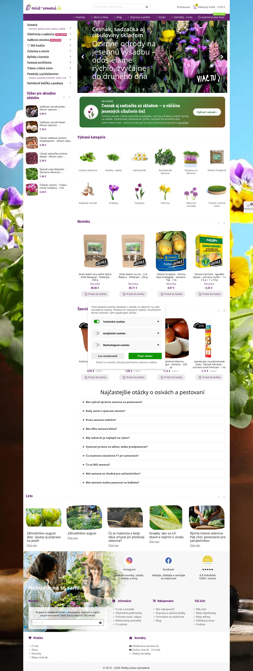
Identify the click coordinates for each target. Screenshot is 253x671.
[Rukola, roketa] (113, 156)
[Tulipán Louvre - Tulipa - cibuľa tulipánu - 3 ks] (32, 190)
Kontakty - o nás (183, 17)
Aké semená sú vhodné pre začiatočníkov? (113, 473)
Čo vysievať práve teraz (211, 16)
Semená (46, 26)
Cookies (200, 624)
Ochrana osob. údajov (128, 616)
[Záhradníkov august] (84, 517)
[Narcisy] (165, 189)
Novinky (80, 17)
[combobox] (118, 7)
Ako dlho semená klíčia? (101, 428)
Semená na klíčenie (39, 62)
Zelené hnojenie (217, 170)
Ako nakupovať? (165, 609)
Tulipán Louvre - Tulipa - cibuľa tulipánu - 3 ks (54, 186)
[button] (63, 97)
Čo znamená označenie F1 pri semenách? (112, 455)
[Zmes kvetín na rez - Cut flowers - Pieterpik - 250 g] (133, 251)
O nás (34, 646)
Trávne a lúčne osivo (40, 68)
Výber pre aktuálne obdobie (41, 95)
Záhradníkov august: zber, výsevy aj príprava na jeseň (44, 537)
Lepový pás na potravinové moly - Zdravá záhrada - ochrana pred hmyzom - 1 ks (209, 364)
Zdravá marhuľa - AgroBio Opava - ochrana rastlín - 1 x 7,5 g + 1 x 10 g (209, 277)
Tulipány (139, 203)
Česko (162, 17)
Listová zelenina (88, 170)
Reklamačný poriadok (128, 620)
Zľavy (34, 649)
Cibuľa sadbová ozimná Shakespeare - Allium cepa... (56, 139)
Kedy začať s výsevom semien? (105, 411)
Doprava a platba (140, 17)
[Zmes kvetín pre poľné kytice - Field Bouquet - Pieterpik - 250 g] (95, 251)
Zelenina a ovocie (38, 51)
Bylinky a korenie (38, 57)
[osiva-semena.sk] (46, 6)
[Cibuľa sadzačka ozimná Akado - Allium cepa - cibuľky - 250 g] (32, 158)
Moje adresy (203, 616)
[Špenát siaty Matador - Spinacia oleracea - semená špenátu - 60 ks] (32, 174)
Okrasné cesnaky (191, 204)
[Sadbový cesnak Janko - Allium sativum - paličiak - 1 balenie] (32, 111)
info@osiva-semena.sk (145, 646)
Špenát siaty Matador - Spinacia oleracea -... (53, 171)
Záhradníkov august (82, 533)
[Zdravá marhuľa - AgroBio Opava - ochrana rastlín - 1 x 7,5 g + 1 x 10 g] (209, 251)
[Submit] (100, 623)
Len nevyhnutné (107, 356)
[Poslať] (147, 7)
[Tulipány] (139, 189)
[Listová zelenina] (87, 156)
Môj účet (201, 609)
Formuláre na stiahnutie (170, 616)
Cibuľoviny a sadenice (46, 34)
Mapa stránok (39, 657)
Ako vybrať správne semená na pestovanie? (114, 402)
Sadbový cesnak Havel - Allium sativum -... (53, 124)
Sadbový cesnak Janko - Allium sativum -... (53, 108)
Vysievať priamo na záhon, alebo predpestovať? (117, 446)
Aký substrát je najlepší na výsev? (108, 437)
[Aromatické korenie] (165, 156)
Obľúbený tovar (205, 620)
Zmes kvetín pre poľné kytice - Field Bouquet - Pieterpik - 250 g (95, 277)
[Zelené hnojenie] (217, 156)
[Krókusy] (113, 189)
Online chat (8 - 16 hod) (146, 649)
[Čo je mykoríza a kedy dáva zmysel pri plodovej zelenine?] (125, 517)
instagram (129, 569)
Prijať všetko (145, 356)
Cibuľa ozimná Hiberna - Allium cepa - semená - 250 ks (171, 364)
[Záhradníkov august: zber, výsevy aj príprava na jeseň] (43, 517)
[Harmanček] (139, 156)
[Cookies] (194, 624)
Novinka (83, 221)
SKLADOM (183, 122)
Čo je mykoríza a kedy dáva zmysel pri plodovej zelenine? (126, 537)
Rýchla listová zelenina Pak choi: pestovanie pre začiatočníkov (207, 537)
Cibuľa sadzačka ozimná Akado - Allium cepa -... (53, 155)
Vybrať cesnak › (207, 112)
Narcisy (165, 203)
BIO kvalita (38, 45)
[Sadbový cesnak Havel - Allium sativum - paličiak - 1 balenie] (32, 127)
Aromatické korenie (165, 172)
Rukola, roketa (114, 170)
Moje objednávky (206, 613)
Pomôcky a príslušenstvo (46, 75)
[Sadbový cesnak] (87, 189)
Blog (119, 17)
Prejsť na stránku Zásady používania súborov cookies (126, 362)
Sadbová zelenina (44, 40)
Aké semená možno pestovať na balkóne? (112, 482)
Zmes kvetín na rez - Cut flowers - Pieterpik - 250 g (133, 276)
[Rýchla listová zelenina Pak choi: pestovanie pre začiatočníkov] (206, 517)
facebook (168, 569)
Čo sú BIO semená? (98, 464)
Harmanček (139, 170)
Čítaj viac (32, 545)
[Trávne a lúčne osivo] (217, 189)
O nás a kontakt (124, 609)
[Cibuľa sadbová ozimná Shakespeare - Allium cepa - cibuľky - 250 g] (32, 143)
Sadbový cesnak (88, 203)
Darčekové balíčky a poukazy (45, 83)
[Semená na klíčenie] (191, 156)
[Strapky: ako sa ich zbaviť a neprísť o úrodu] (166, 517)
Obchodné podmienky (128, 613)
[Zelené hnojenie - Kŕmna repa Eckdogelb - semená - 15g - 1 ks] (171, 251)
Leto (29, 496)
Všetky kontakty (141, 653)
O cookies (121, 624)
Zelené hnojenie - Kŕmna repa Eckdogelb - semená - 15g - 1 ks (171, 277)
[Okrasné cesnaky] (191, 189)
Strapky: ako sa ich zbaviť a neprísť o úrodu (166, 535)
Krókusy (113, 203)
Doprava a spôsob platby (170, 613)
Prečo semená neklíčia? (101, 420)
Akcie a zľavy (101, 17)
